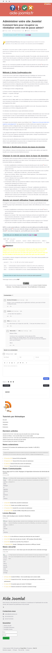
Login (15, 353)
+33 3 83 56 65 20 (9, 616)
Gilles (8, 320)
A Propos (15, 650)
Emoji (14, 363)
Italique (7, 363)
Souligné (9, 363)
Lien (18, 363)
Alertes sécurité (7, 625)
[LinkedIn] (11, 381)
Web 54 (35, 648)
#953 (31, 330)
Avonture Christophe (12, 299)
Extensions (5, 427)
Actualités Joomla (8, 629)
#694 (21, 311)
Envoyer (46, 378)
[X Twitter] (6, 1)
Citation (12, 363)
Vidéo (23, 363)
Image (20, 363)
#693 (27, 300)
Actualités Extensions (9, 627)
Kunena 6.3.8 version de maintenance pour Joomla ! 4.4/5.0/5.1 (21, 447)
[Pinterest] (13, 381)
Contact (27, 650)
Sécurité (5, 419)
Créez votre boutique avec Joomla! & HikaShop (16, 516)
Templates (5, 424)
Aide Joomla (13, 330)
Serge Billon (23, 648)
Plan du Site (21, 650)
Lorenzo (9, 311)
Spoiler (26, 363)
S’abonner (6, 638)
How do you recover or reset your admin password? (29, 275)
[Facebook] (3, 1)
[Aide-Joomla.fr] (22, 10)
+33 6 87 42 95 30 (9, 618)
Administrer (5, 422)
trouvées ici (40, 43)
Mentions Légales (7, 650)
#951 (19, 321)
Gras (4, 363)
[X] (3, 607)
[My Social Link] (9, 1)
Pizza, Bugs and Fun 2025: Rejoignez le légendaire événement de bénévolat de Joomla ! (26, 472)
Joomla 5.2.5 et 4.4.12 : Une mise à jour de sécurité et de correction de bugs (25, 549)
